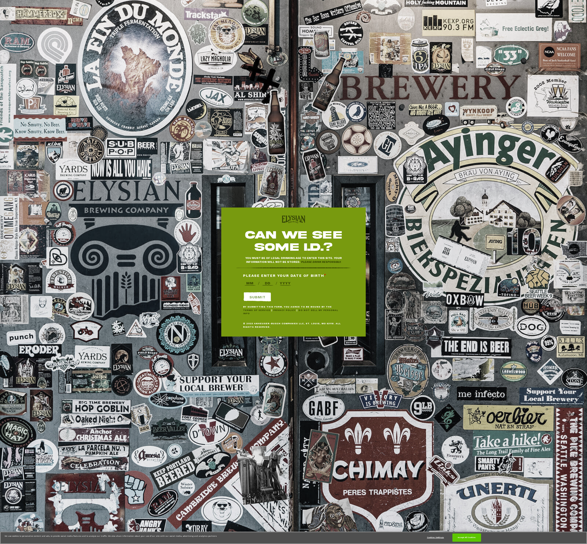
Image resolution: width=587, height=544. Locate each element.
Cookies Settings (435, 537)
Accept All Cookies (467, 537)
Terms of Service (256, 310)
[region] (293, 538)
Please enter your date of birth (283, 275)
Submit (257, 297)
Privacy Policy (284, 310)
